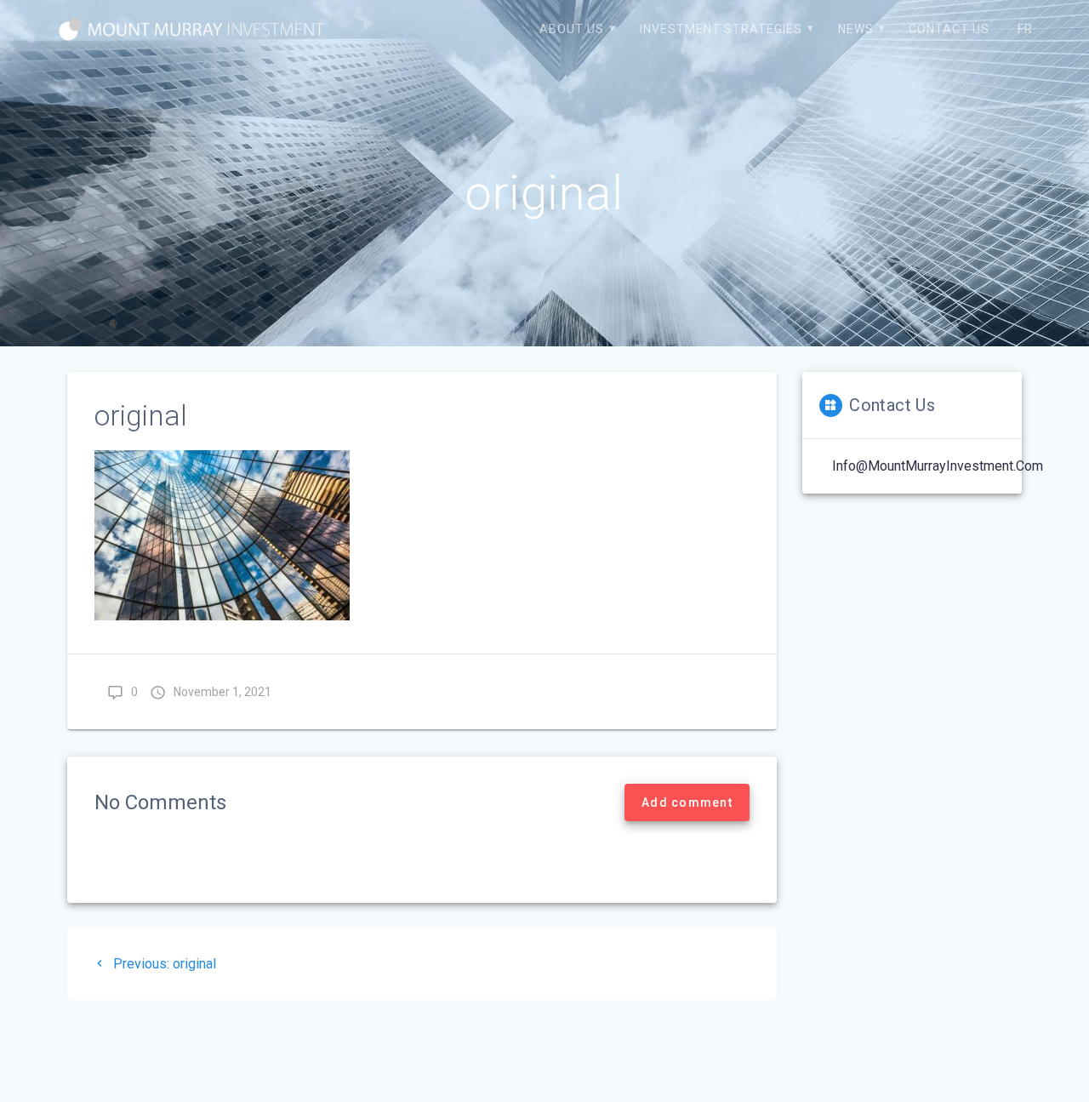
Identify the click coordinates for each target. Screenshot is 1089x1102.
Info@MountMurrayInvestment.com (937, 466)
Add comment (687, 802)
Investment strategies (721, 29)
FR (1025, 29)
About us (571, 29)
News (856, 29)
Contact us (949, 29)
